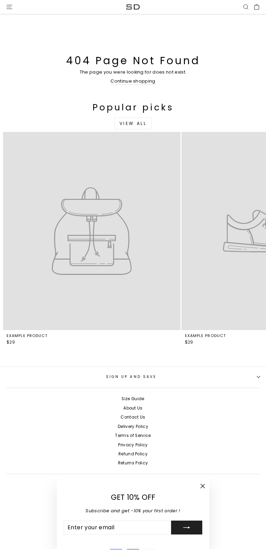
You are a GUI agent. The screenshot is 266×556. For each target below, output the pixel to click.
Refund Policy (133, 454)
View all (133, 123)
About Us (133, 408)
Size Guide (133, 399)
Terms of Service (133, 435)
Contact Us (133, 417)
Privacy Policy (133, 445)
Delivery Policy (133, 426)
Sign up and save (131, 376)
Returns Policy (133, 463)
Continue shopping (132, 81)
